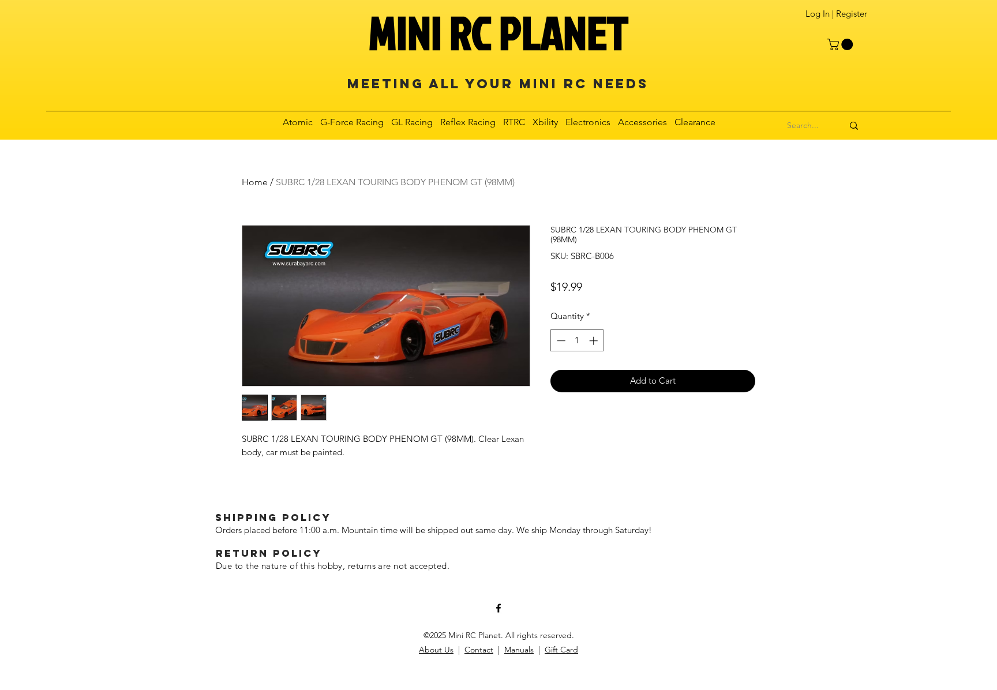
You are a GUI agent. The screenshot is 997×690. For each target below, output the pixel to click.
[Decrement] (560, 340)
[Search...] (854, 125)
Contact (478, 649)
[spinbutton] (577, 340)
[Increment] (594, 340)
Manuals (519, 649)
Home (255, 182)
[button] (841, 44)
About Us (436, 649)
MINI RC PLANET (498, 32)
